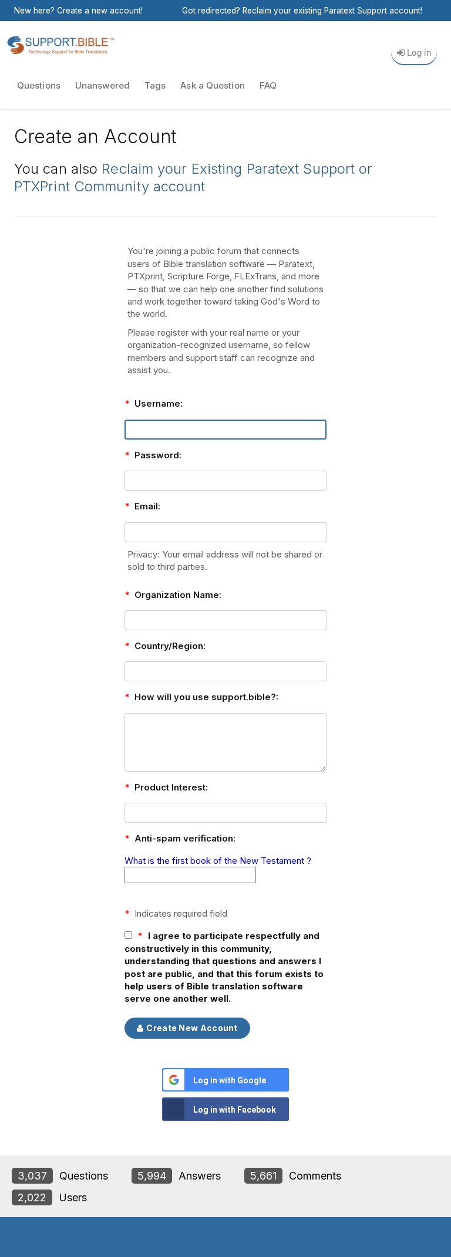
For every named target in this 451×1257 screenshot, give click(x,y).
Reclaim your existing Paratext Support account (331, 10)
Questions (38, 85)
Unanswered (102, 85)
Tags (155, 85)
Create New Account (191, 1028)
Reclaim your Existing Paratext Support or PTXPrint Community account (193, 177)
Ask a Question (212, 85)
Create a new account (99, 10)
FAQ (268, 85)
